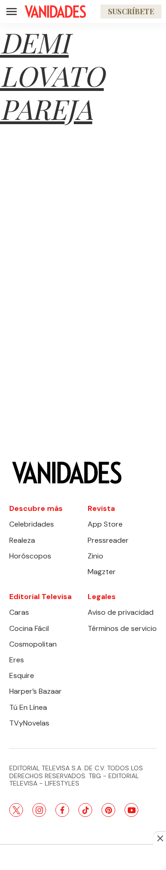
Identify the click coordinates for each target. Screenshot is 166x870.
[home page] (55, 11)
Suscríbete (131, 11)
